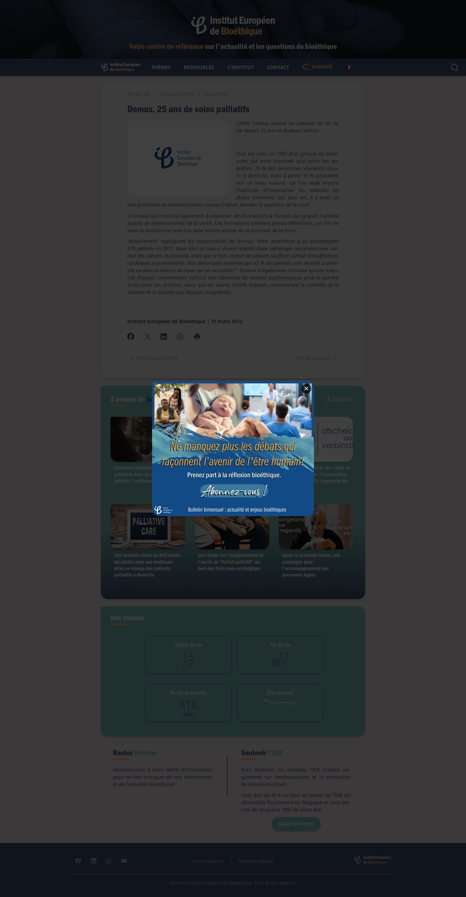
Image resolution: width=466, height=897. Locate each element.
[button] (233, 448)
